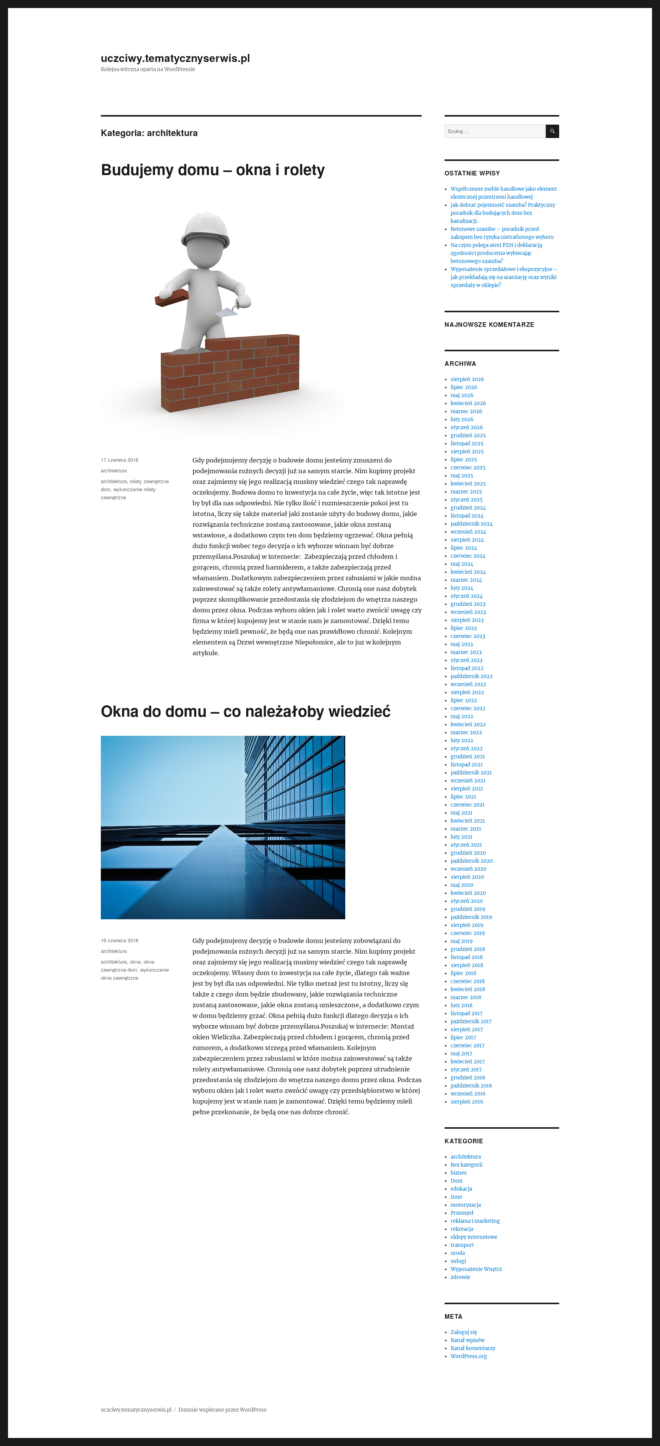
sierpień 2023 (467, 620)
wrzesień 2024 (468, 532)
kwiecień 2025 (468, 483)
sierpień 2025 (467, 451)
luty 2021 (461, 837)
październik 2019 (471, 917)
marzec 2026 (466, 411)
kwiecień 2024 (468, 572)
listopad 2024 (467, 516)
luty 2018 (461, 1005)
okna (135, 961)
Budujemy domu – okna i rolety (213, 169)
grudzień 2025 (468, 435)
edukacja (461, 1189)
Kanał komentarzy (473, 1348)
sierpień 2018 (467, 965)
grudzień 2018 (468, 949)
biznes (459, 1173)
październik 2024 (472, 524)
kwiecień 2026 (468, 403)
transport (462, 1245)
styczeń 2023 (466, 660)
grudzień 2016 (468, 1077)
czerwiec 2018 (468, 981)
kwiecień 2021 (468, 821)
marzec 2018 (466, 997)
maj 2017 (461, 1053)
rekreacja (462, 1229)
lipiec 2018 (463, 973)
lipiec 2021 (463, 797)
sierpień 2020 (467, 877)
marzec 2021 (466, 829)
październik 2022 (472, 676)
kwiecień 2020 (468, 893)
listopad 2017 (467, 1013)
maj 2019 (462, 941)
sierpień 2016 (467, 1102)
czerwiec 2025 (468, 467)
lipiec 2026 (464, 387)
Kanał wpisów (468, 1340)
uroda (458, 1253)
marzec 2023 (466, 652)
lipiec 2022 (464, 700)
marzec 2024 (466, 580)
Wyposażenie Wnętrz (476, 1269)
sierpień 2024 (467, 540)
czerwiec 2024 (468, 556)
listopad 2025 (467, 443)
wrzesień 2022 (468, 684)
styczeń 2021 (466, 845)
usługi (458, 1261)
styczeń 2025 (467, 500)
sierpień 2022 (467, 692)
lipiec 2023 (464, 628)
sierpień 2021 (467, 788)
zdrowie (460, 1277)
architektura (114, 470)
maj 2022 (462, 716)
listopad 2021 (467, 764)
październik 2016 (471, 1085)
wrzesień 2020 (468, 869)
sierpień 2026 (467, 379)
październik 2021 (471, 772)
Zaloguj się (464, 1332)
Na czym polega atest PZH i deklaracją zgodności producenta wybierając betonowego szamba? (496, 253)
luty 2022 (462, 740)
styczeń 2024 (467, 596)
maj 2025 (462, 475)
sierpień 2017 (467, 1029)
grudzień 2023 (468, 604)
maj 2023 (462, 644)
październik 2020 (472, 861)
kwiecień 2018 (468, 989)
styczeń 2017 (466, 1069)
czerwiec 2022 (468, 708)
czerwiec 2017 (468, 1045)
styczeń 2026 (467, 427)
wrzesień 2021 (468, 780)
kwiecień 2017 (468, 1061)
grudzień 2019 (468, 909)
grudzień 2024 (468, 508)
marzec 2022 (466, 732)
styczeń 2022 (467, 748)
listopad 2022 (467, 668)
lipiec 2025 (464, 459)
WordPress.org (469, 1356)
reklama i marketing (475, 1221)
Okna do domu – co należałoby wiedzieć (246, 710)
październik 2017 (471, 1021)
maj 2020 (462, 885)
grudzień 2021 (468, 756)
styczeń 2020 (467, 901)
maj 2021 (461, 813)
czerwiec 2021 (468, 805)
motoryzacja (466, 1205)
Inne (456, 1197)
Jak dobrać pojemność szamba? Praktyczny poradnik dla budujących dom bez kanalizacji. (503, 213)
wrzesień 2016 (468, 1094)
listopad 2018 (467, 957)
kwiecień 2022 (468, 724)
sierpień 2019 (467, 925)
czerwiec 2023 (468, 636)
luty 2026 (462, 419)
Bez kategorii (466, 1165)
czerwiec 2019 (468, 933)
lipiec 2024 (464, 548)
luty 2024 (462, 588)
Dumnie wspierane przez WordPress (222, 1410)
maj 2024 (462, 564)
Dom (457, 1181)
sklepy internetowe (474, 1237)
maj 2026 (462, 395)
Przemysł (462, 1213)
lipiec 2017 (463, 1037)
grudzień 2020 (468, 853)
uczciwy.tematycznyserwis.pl (175, 57)
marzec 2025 (466, 491)
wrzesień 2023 (468, 612)
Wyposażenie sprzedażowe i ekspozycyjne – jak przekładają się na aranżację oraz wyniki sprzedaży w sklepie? (504, 277)
